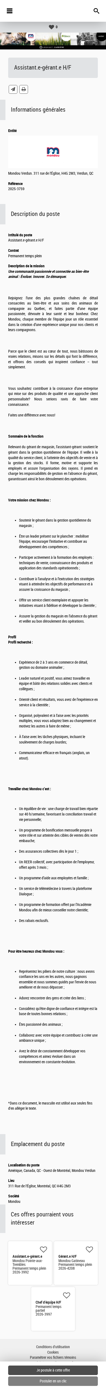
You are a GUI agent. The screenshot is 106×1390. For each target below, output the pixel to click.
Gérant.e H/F (67, 1256)
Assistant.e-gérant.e (27, 1256)
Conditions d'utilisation (53, 1347)
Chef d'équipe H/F (48, 1302)
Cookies (53, 1352)
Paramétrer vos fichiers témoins (53, 1357)
